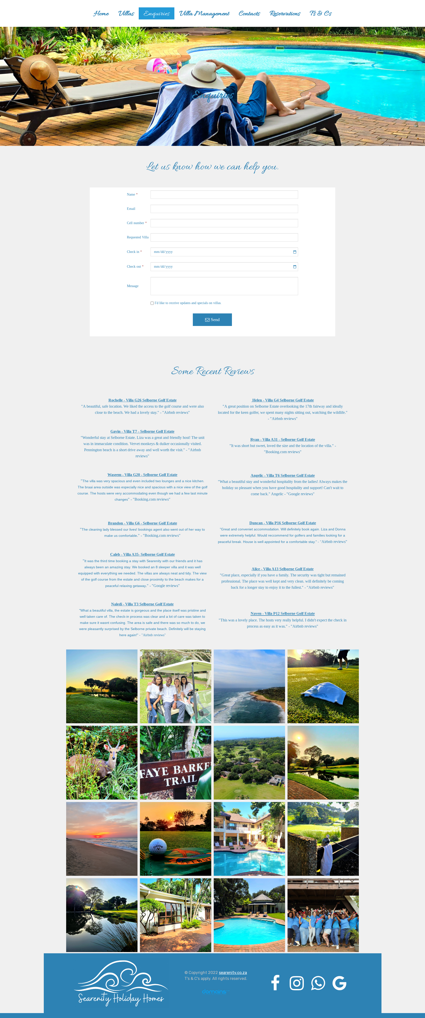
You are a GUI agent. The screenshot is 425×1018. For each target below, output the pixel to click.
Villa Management (204, 14)
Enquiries (156, 14)
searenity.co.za (233, 972)
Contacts (249, 14)
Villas (126, 14)
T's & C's (320, 14)
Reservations (285, 14)
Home (101, 14)
